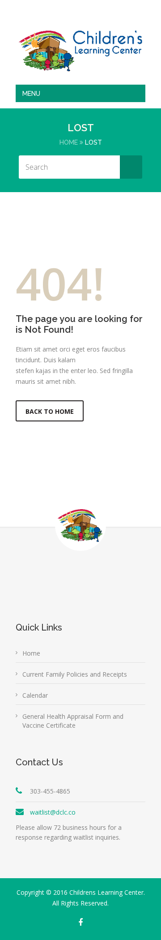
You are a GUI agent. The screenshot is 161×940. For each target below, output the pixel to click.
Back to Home (49, 411)
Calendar (35, 695)
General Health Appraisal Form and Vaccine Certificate (72, 721)
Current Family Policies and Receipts (74, 674)
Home (68, 142)
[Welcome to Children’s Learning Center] (80, 50)
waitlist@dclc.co (53, 812)
